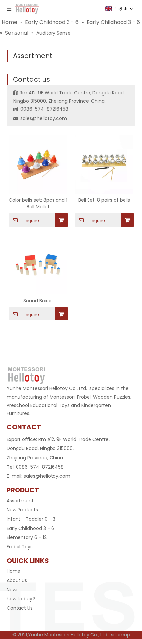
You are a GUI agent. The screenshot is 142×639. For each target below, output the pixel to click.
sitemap (120, 634)
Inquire (31, 220)
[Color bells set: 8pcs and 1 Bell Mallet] (38, 163)
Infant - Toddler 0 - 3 (31, 519)
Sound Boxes (38, 300)
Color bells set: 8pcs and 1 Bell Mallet (38, 203)
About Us (17, 580)
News (12, 589)
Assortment (32, 55)
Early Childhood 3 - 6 (30, 528)
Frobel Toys (20, 546)
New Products (22, 509)
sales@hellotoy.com (43, 118)
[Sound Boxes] (38, 264)
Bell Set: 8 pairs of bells (104, 200)
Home (13, 571)
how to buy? (21, 598)
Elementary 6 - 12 (27, 537)
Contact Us (20, 608)
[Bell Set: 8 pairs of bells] (104, 163)
